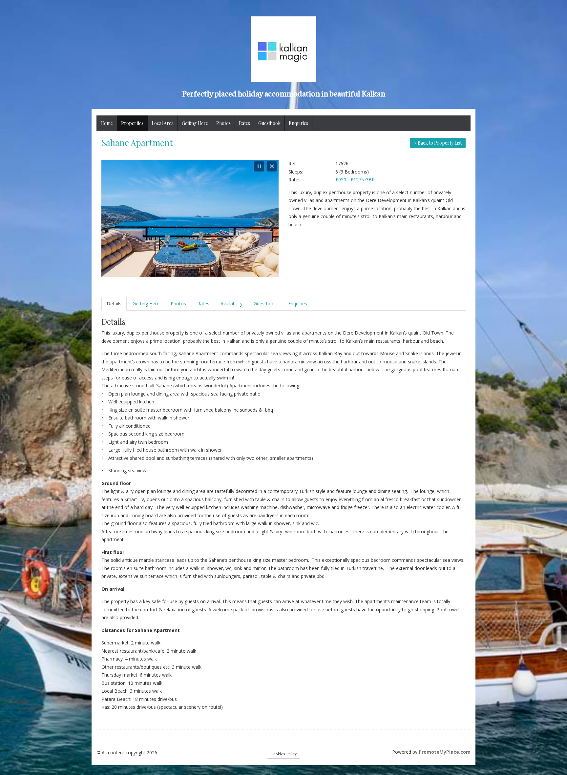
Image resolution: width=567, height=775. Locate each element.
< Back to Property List (438, 143)
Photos (223, 123)
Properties (132, 123)
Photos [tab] (178, 303)
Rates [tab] (203, 303)
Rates (244, 123)
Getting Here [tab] (146, 303)
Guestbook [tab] (265, 303)
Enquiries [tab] (297, 303)
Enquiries (298, 123)
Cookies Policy (283, 753)
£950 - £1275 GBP (355, 179)
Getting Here (195, 123)
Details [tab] (114, 303)
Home (106, 123)
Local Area (163, 123)
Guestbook (269, 123)
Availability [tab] (231, 303)
